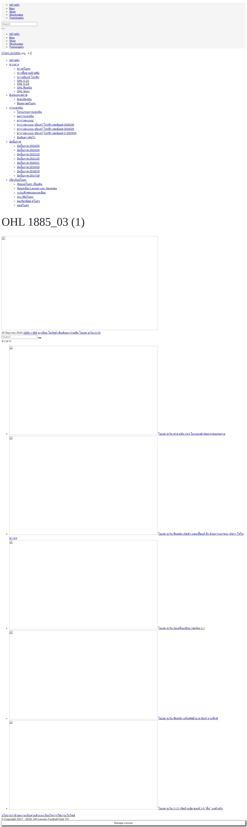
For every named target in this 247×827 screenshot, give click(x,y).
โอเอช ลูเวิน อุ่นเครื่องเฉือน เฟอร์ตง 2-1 (181, 628)
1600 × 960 (30, 332)
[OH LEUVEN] (11, 53)
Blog (12, 8)
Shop (12, 11)
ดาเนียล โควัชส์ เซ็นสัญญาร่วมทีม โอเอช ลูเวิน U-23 (69, 332)
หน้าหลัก (14, 4)
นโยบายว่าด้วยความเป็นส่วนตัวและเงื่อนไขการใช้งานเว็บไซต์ (38, 815)
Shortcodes (16, 14)
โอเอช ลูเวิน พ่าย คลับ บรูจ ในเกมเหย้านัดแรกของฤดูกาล (191, 434)
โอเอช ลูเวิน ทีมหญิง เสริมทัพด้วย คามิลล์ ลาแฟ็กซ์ (188, 718)
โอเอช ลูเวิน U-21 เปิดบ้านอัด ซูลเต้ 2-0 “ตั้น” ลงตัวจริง (190, 808)
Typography (16, 17)
